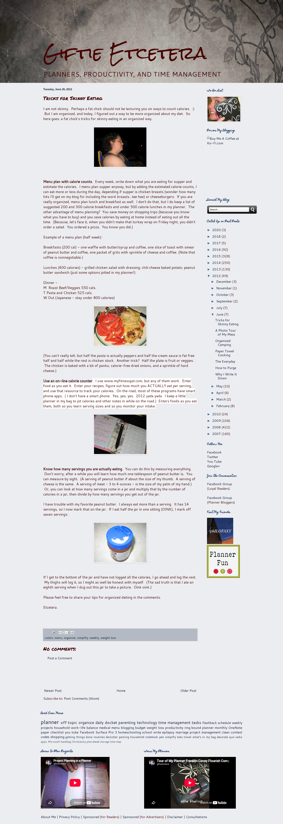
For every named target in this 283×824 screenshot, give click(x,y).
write (157, 732)
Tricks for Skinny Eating (226, 322)
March (221, 399)
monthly (221, 727)
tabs (180, 737)
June (220, 314)
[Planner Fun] (223, 576)
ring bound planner (199, 727)
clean (226, 732)
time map (115, 741)
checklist (57, 732)
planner (50, 722)
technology (147, 722)
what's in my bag (204, 737)
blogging (127, 727)
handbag (66, 741)
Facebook (214, 452)
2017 (217, 243)
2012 (217, 275)
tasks (196, 722)
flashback (209, 722)
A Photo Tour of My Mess (225, 332)
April (220, 392)
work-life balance (84, 727)
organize (69, 638)
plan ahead (92, 741)
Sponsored (91, 816)
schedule (224, 722)
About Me (48, 816)
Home (120, 690)
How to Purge (225, 367)
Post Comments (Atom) (81, 698)
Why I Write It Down (226, 376)
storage (104, 741)
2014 (217, 262)
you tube (71, 732)
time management (174, 722)
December (224, 281)
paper (45, 732)
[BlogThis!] (63, 632)
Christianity (79, 741)
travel (187, 737)
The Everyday (225, 361)
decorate (222, 737)
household (62, 727)
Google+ (213, 466)
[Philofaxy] (220, 542)
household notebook (144, 737)
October (222, 294)
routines (99, 737)
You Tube (214, 461)
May (219, 386)
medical (104, 727)
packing (124, 737)
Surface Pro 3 (106, 732)
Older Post (188, 690)
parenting (126, 722)
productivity (174, 727)
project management (205, 732)
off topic (69, 722)
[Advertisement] (141, 21)
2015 (217, 256)
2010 (217, 414)
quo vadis (235, 737)
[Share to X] (66, 632)
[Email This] (60, 632)
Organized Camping (223, 342)
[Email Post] (53, 632)
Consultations (196, 816)
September (224, 301)
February (223, 405)
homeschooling (129, 732)
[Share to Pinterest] (72, 632)
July (219, 307)
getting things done (78, 737)
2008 (217, 427)
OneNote (235, 727)
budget (140, 727)
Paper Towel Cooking (224, 353)
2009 (217, 420)
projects (47, 727)
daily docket (106, 722)
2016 (217, 249)
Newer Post (53, 690)
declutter (112, 737)
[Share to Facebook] (69, 632)
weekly (94, 638)
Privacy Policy (69, 816)
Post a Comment (59, 658)
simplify (82, 638)
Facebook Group (219, 484)
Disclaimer (175, 816)
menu (58, 638)
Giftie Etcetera (125, 53)
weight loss (108, 638)
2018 (217, 236)
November (224, 288)
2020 (217, 229)
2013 (217, 269)
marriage (182, 732)
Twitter (212, 456)
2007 (217, 433)
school (147, 732)
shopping (57, 736)
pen (161, 737)
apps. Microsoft (50, 741)
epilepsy (168, 732)
